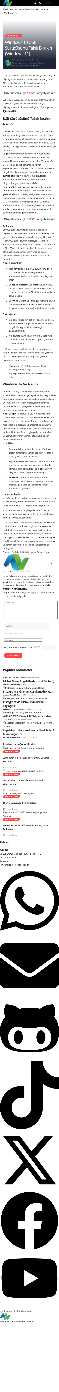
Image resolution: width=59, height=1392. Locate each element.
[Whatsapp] (29, 933)
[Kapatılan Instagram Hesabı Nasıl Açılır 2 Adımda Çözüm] (29, 724)
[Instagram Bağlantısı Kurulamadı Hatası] (23, 687)
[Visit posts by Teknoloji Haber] (8, 63)
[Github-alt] (29, 1059)
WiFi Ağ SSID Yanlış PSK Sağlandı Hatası (27, 716)
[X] (36, 563)
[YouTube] (40, 563)
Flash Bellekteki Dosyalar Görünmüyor (30, 552)
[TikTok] (43, 563)
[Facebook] (33, 563)
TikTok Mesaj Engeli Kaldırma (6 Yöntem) (28, 681)
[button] (35, 3)
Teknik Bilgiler (13, 36)
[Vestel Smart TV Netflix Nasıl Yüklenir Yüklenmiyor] (23, 770)
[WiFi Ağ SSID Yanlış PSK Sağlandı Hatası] (23, 712)
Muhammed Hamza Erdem (13, 709)
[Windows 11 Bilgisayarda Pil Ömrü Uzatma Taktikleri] (23, 748)
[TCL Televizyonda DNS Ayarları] (19, 793)
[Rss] (51, 563)
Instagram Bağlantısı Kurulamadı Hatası (28, 691)
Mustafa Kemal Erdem (11, 684)
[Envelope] (29, 994)
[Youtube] (29, 1303)
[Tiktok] (29, 1128)
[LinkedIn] (46, 563)
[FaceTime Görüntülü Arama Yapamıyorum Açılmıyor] (29, 813)
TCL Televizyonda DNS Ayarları (19, 802)
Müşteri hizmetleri (25, 1321)
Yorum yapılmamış (19, 63)
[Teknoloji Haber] (8, 3)
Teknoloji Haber (18, 60)
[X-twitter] (29, 1189)
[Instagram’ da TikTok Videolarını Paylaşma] (25, 698)
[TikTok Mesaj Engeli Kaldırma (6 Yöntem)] (22, 677)
